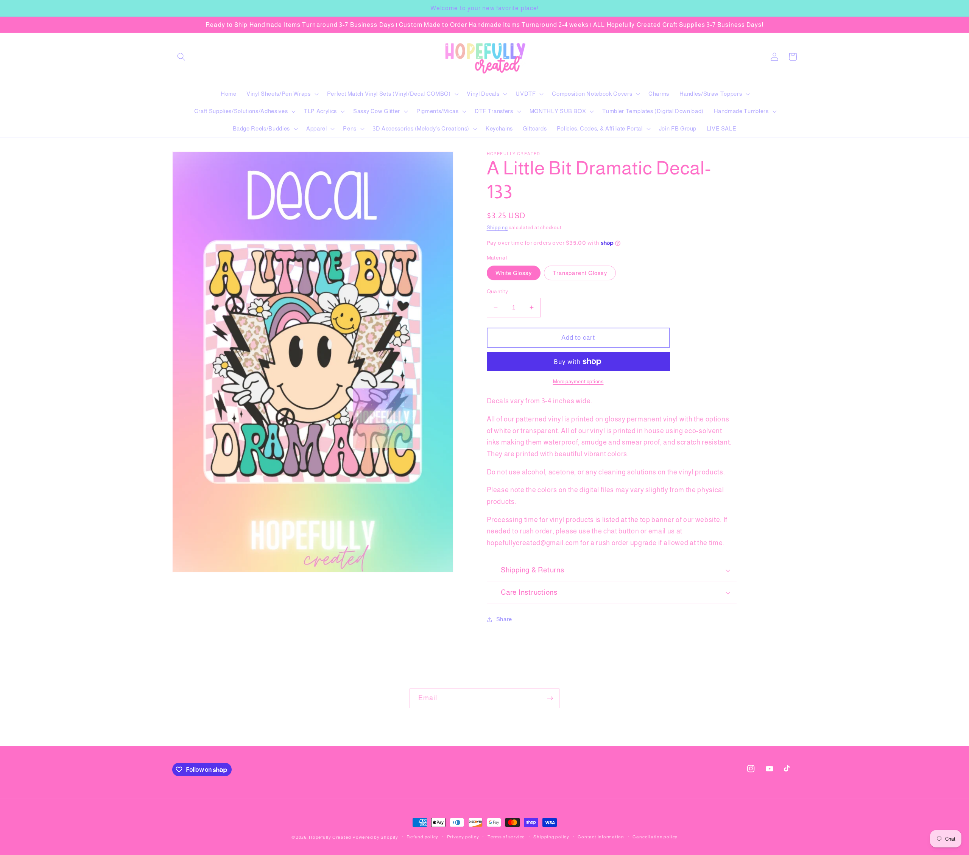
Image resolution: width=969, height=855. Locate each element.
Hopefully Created (330, 837)
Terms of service (506, 836)
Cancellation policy (655, 836)
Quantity (497, 291)
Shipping (497, 227)
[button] (181, 57)
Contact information (601, 836)
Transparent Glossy (580, 273)
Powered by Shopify (375, 837)
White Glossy (513, 273)
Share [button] (504, 619)
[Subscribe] (550, 698)
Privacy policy (463, 836)
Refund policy (422, 836)
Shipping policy (551, 836)
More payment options (578, 381)
